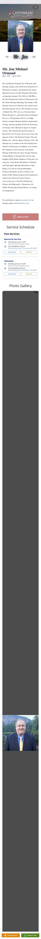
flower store (25, 203)
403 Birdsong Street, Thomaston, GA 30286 (22, 248)
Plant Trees (29, 252)
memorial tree (26, 200)
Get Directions (12, 252)
